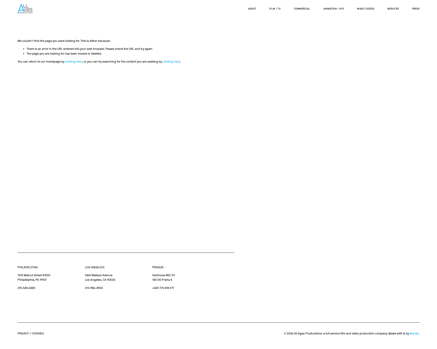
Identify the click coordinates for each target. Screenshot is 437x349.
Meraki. (414, 333)
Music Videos (365, 8)
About (252, 8)
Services (393, 8)
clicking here (73, 61)
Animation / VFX (333, 8)
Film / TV (275, 8)
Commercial (302, 8)
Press (416, 8)
